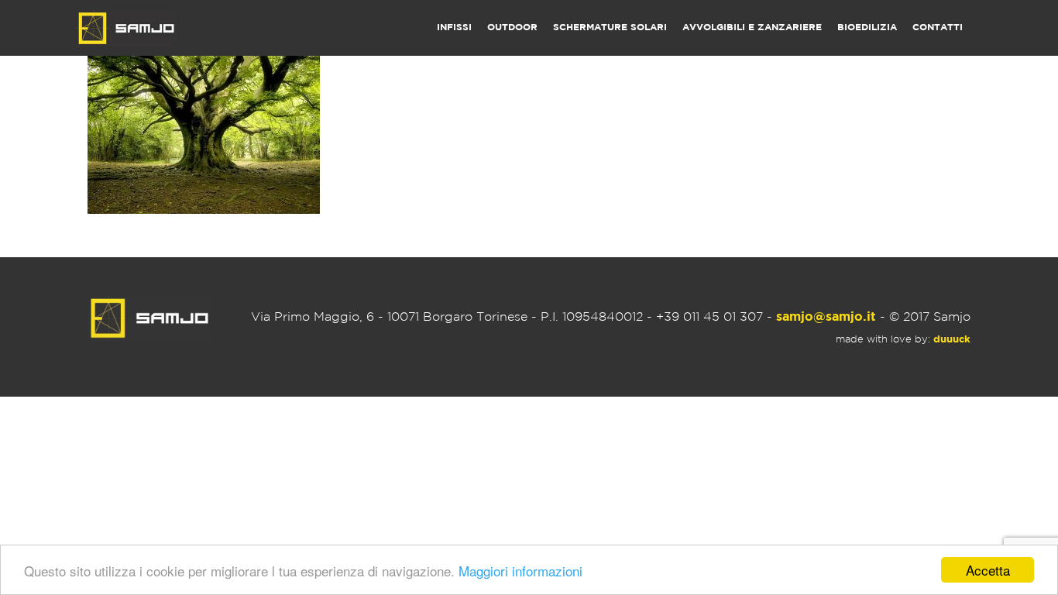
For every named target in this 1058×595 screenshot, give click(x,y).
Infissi (454, 27)
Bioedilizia (867, 27)
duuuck (951, 339)
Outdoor (512, 27)
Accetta (988, 570)
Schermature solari (610, 27)
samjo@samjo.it (826, 317)
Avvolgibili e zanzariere (752, 27)
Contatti (937, 27)
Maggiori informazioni (520, 570)
